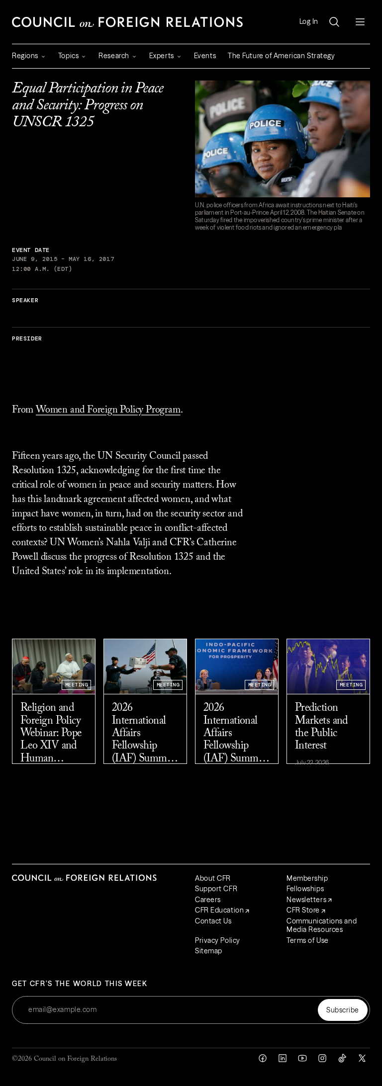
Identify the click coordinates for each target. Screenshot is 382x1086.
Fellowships (305, 888)
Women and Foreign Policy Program (108, 410)
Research (113, 55)
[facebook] (263, 1058)
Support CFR (216, 888)
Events (205, 55)
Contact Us (213, 921)
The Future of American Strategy (281, 55)
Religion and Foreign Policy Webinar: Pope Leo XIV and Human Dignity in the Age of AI (51, 734)
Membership (307, 878)
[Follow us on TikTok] (342, 1058)
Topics (68, 55)
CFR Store (303, 910)
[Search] (334, 22)
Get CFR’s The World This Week (80, 984)
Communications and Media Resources (321, 925)
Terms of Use (307, 940)
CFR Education (219, 910)
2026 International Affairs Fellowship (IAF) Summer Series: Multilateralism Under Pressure (144, 734)
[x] (362, 1058)
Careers (208, 899)
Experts (161, 55)
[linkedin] (282, 1058)
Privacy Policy (217, 940)
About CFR (213, 878)
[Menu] (360, 22)
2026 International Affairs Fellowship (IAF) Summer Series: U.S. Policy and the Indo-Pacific (234, 734)
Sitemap (208, 950)
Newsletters (306, 899)
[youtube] (302, 1058)
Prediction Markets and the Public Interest (321, 727)
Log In (308, 21)
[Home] (127, 21)
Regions (25, 55)
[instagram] (322, 1058)
